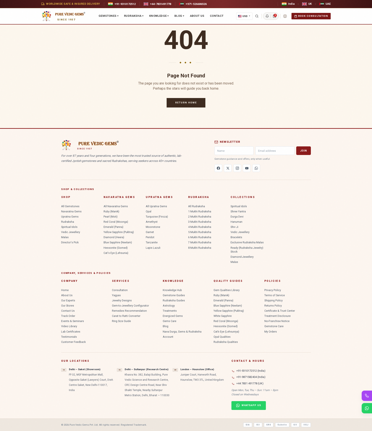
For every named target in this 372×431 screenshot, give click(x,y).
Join (303, 150)
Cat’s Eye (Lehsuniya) (226, 331)
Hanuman (236, 221)
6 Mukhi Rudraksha (199, 237)
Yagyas (116, 295)
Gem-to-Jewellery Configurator (130, 305)
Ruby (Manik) (111, 211)
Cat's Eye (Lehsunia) (116, 253)
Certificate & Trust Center (279, 310)
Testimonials (69, 336)
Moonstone (153, 227)
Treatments (170, 310)
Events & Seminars (72, 321)
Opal (148, 211)
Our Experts (68, 300)
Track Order (68, 315)
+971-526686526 (196, 4)
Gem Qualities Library (227, 290)
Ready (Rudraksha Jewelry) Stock (247, 249)
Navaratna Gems (71, 211)
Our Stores (67, 305)
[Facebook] (218, 168)
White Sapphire (223, 315)
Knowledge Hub (172, 290)
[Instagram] (237, 168)
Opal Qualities (222, 336)
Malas (65, 237)
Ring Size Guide (121, 321)
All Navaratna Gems (116, 206)
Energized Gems (173, 315)
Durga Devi (237, 216)
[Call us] (367, 396)
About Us (197, 15)
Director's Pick (70, 242)
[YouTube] (247, 168)
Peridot (150, 237)
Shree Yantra (238, 211)
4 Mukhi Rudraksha (199, 227)
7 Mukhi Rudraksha (199, 242)
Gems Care (169, 321)
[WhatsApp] (256, 168)
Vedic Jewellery (70, 232)
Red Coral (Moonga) (116, 221)
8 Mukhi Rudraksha (199, 247)
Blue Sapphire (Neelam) (118, 242)
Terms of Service (274, 295)
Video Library (69, 326)
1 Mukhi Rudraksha (199, 211)
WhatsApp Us (251, 405)
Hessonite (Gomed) (116, 247)
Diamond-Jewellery (242, 256)
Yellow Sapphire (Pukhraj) (119, 232)
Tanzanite (152, 242)
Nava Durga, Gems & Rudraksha (182, 331)
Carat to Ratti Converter (126, 315)
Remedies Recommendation (129, 310)
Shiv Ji (234, 227)
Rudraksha (134, 15)
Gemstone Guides (174, 295)
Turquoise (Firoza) (157, 216)
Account (168, 336)
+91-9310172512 (125, 4)
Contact (217, 15)
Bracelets (236, 237)
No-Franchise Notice (277, 321)
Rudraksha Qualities (226, 342)
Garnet (150, 232)
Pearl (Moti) (111, 216)
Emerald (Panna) (113, 227)
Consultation (120, 290)
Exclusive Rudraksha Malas (247, 242)
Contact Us (68, 310)
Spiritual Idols (69, 227)
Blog (179, 15)
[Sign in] (285, 16)
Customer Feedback (73, 342)
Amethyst (152, 221)
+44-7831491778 (160, 4)
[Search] (256, 16)
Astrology (169, 305)
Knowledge (159, 15)
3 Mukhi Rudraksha (199, 221)
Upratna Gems (70, 216)
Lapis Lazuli (153, 247)
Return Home (186, 102)
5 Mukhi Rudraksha (199, 232)
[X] (228, 168)
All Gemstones (70, 206)
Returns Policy (273, 305)
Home (65, 290)
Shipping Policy (273, 300)
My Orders (270, 331)
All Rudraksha (196, 206)
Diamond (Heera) (114, 237)
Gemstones (108, 15)
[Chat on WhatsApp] (367, 408)
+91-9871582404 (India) (250, 377)
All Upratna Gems (156, 206)
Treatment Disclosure (277, 315)
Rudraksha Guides (174, 300)
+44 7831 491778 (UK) (250, 383)
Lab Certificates (70, 331)
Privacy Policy (272, 290)
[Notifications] (267, 16)
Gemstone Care (274, 326)
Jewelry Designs (122, 300)
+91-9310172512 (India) (250, 370)
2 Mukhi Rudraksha (199, 216)
